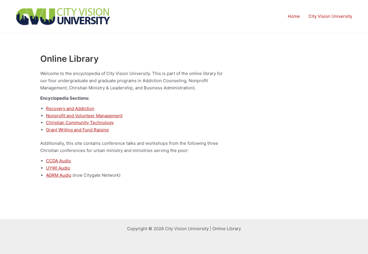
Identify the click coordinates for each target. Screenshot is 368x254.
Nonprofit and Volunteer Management (84, 115)
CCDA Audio (58, 160)
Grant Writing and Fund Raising (77, 129)
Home (294, 16)
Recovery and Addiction (70, 108)
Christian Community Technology (80, 122)
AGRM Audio (58, 175)
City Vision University (330, 16)
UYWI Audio (58, 168)
